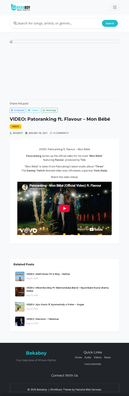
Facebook (18, 110)
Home (78, 357)
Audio (87, 357)
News (107, 357)
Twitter (35, 110)
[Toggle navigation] (114, 7)
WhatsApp (50, 110)
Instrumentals (92, 364)
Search (110, 23)
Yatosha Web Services (88, 389)
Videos (98, 357)
